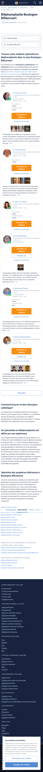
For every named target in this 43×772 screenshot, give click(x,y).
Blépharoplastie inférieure (9, 560)
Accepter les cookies (21, 765)
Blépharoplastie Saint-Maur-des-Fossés (13, 527)
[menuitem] (10, 510)
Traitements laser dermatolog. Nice (12, 621)
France (32, 7)
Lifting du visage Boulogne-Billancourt (13, 550)
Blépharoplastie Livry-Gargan (10, 535)
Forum (38, 510)
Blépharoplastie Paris (8, 517)
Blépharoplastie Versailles (9, 520)
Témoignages (10, 510)
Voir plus (21, 393)
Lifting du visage (6, 565)
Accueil (3, 7)
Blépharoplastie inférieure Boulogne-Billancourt (16, 547)
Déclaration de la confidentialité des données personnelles (19, 702)
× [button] (38, 38)
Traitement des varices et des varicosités (14, 680)
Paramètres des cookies (21, 758)
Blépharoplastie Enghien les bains (12, 525)
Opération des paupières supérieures (13, 568)
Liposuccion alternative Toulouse (11, 613)
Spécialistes (23, 7)
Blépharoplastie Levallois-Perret (11, 515)
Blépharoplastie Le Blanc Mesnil (11, 530)
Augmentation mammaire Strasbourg (12, 626)
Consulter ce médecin (21, 116)
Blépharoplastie (12, 7)
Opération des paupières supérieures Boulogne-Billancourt (20, 553)
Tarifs (31, 510)
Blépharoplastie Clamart (9, 507)
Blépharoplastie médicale (9, 563)
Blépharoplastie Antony (8, 522)
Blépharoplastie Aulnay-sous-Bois (12, 532)
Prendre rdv (21, 256)
